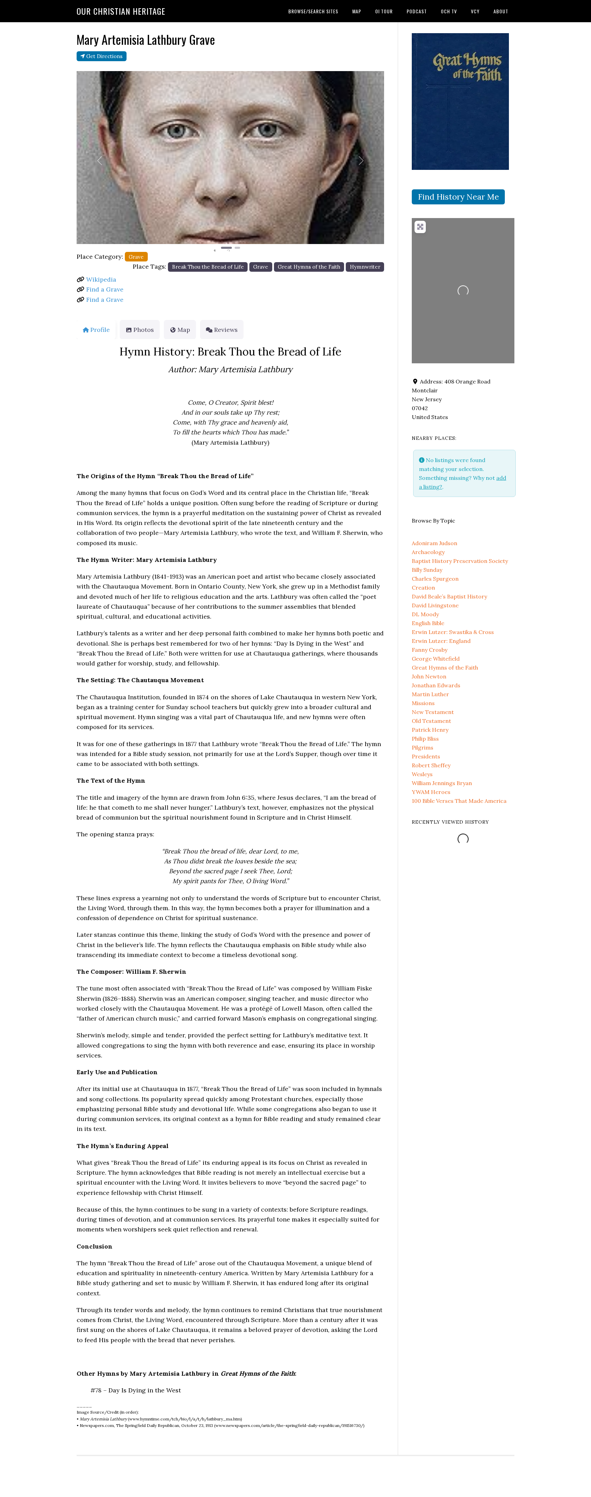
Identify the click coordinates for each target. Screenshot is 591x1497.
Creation (423, 587)
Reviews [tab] (226, 330)
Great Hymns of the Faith (309, 267)
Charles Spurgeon (435, 578)
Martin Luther (430, 694)
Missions (423, 703)
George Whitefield (436, 658)
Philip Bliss (425, 738)
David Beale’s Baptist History (449, 596)
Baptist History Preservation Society (460, 560)
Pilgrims (422, 747)
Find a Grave (104, 289)
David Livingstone (435, 605)
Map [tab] (184, 330)
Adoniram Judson (434, 543)
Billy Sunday (427, 569)
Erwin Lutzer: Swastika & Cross (453, 632)
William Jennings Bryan (442, 783)
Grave (136, 257)
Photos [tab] (143, 330)
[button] (100, 160)
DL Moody (425, 614)
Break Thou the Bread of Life (208, 267)
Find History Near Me (458, 196)
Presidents (426, 756)
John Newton (429, 676)
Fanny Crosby (429, 649)
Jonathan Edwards (436, 685)
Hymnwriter (365, 267)
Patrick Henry (430, 729)
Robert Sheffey (431, 765)
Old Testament (431, 720)
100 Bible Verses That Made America (459, 800)
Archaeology (428, 552)
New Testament (433, 712)
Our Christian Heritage (121, 11)
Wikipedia (101, 279)
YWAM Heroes (431, 791)
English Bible (428, 623)
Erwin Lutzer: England (441, 640)
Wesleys (422, 774)
